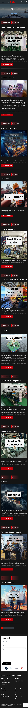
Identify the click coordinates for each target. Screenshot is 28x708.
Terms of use (18, 691)
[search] (24, 2)
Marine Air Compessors (9, 431)
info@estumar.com (5, 696)
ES (22, 2)
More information (7, 64)
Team (16, 695)
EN (19, 2)
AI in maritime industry (9, 128)
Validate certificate (19, 696)
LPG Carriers (5, 330)
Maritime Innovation (8, 78)
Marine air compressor (19, 408)
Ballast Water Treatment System (13, 27)
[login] (26, 2)
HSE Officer (5, 179)
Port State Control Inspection (11, 532)
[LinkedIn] (16, 681)
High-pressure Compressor (11, 381)
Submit (6, 663)
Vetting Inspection (7, 583)
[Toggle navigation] (3, 2)
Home (11, 13)
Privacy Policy (18, 693)
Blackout (4, 482)
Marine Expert (6, 22)
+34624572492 (4, 691)
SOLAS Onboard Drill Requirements (14, 280)
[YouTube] (19, 681)
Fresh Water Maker (8, 229)
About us (17, 698)
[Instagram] (22, 681)
